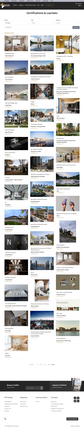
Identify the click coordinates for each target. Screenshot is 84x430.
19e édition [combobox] (7, 23)
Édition (6, 20)
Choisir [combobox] (33, 23)
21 (48, 364)
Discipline (58, 20)
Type (32, 20)
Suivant (53, 364)
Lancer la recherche (72, 419)
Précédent (31, 364)
